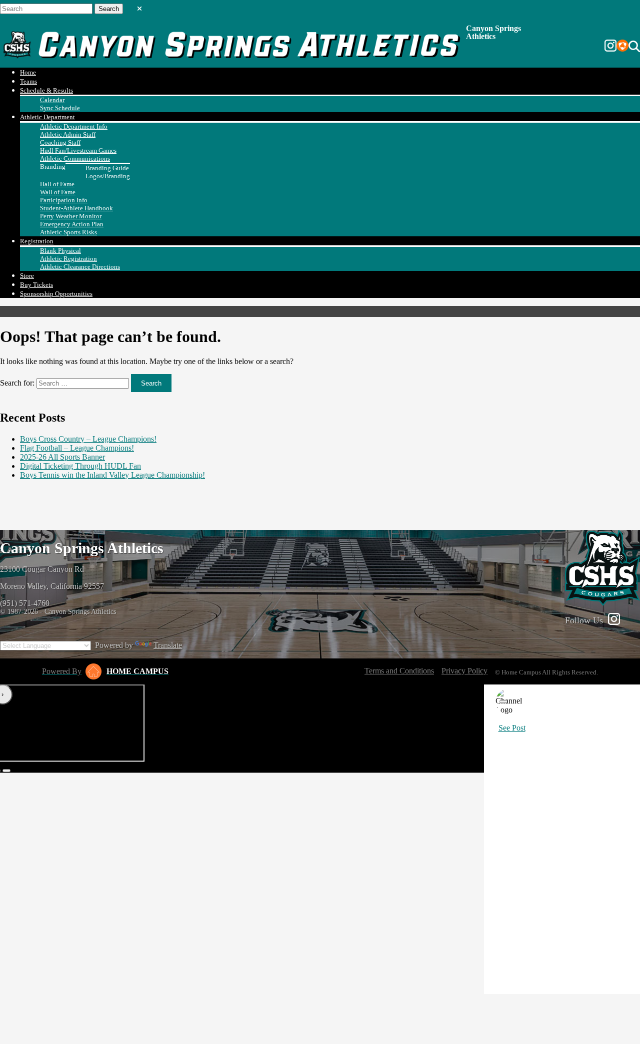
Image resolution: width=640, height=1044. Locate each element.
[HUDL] (622, 47)
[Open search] (634, 47)
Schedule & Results (46, 90)
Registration (37, 241)
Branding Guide (107, 168)
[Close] (504, 701)
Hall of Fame (57, 184)
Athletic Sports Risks (68, 232)
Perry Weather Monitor (71, 216)
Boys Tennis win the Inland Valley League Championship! (112, 475)
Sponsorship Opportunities (56, 293)
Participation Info (64, 200)
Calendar (52, 100)
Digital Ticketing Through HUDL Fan (80, 466)
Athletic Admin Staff (68, 134)
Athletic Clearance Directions (80, 266)
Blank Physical (60, 250)
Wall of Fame (58, 192)
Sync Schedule (60, 108)
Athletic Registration (68, 258)
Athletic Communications (75, 158)
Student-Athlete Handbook (76, 208)
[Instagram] (610, 47)
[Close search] (139, 6)
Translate (168, 645)
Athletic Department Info (74, 126)
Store (27, 275)
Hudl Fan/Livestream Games (78, 150)
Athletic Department (47, 117)
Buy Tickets (36, 284)
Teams (28, 81)
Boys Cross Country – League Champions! (88, 439)
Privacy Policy (465, 670)
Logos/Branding (108, 176)
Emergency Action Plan (72, 224)
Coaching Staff (60, 142)
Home (28, 72)
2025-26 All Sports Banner (62, 457)
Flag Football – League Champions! (77, 448)
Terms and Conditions (399, 670)
